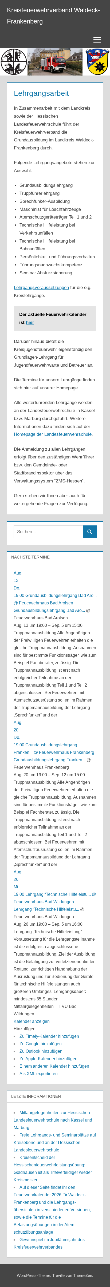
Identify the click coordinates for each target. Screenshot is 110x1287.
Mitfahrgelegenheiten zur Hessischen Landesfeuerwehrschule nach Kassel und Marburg (53, 1120)
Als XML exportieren (38, 1073)
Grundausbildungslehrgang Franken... (49, 760)
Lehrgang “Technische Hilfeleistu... (46, 909)
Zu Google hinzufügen (40, 1044)
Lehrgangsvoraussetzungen (41, 287)
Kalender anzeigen (32, 1021)
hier (30, 322)
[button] (25, 1029)
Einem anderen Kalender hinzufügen (54, 1066)
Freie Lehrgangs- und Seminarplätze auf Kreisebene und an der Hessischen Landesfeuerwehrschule (55, 1142)
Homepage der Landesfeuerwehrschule (53, 434)
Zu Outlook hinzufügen (40, 1051)
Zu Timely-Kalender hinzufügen (49, 1036)
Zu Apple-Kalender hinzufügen (48, 1058)
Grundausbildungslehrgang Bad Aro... (49, 610)
